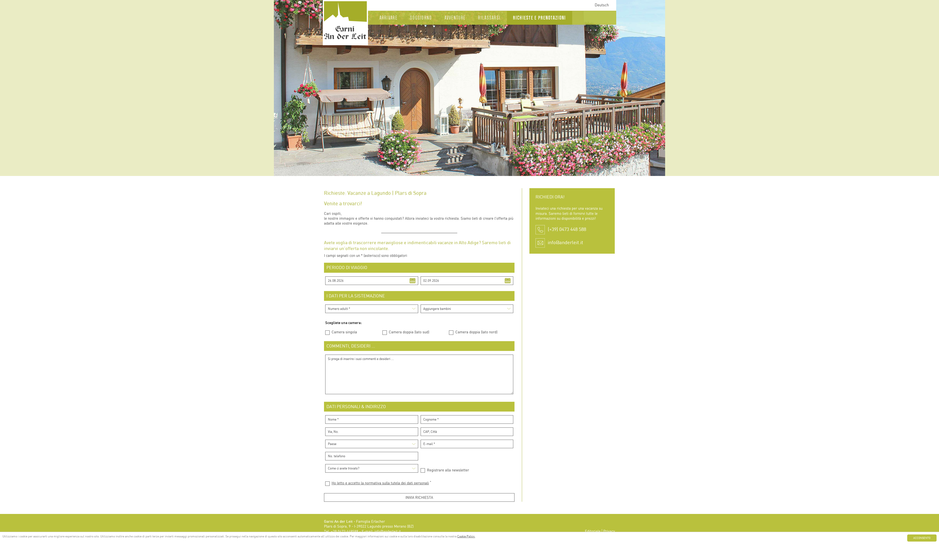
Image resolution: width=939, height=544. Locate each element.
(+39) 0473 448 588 (567, 229)
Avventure (455, 18)
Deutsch (602, 5)
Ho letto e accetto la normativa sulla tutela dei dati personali (380, 483)
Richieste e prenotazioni (539, 18)
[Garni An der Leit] (345, 22)
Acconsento (921, 538)
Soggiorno (421, 18)
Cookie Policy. (466, 536)
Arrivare (389, 18)
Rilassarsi (489, 18)
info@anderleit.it (565, 242)
